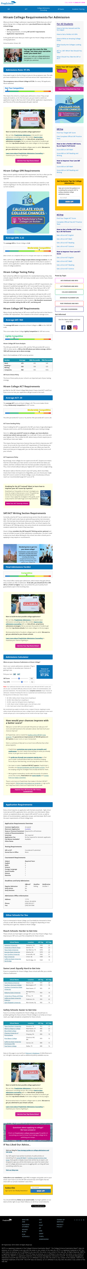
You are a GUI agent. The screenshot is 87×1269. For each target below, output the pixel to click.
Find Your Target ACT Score (66, 218)
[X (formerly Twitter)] (69, 327)
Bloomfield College (10, 1031)
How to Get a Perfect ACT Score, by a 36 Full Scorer (69, 230)
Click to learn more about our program (28, 783)
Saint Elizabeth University (12, 1002)
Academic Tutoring (78, 9)
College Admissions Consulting (43, 9)
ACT (26, 9)
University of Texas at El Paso (13, 996)
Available (28, 829)
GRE (40, 1231)
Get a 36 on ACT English (65, 235)
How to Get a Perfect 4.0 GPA (67, 34)
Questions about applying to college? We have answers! (28, 1128)
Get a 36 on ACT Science (65, 246)
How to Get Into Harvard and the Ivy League (68, 29)
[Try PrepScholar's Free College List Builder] (28, 210)
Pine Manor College (10, 1038)
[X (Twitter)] (74, 1220)
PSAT (41, 1225)
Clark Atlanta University (11, 983)
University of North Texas (12, 948)
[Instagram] (75, 327)
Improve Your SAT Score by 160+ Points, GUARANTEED (28, 791)
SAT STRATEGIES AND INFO (69, 280)
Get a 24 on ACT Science (65, 269)
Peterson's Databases (32, 1053)
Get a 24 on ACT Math (64, 261)
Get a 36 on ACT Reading (65, 243)
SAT (9, 9)
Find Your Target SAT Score (66, 133)
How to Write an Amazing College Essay (69, 39)
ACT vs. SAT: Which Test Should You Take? (69, 51)
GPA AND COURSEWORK (69, 309)
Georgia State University (12, 952)
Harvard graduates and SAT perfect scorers (31, 767)
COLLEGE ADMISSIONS (69, 292)
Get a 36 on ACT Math (64, 239)
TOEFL (41, 1236)
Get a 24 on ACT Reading (65, 265)
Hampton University (10, 945)
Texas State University (11, 950)
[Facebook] (63, 327)
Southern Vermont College (12, 985)
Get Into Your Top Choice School (28, 161)
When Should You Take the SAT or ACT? (69, 57)
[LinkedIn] (83, 1220)
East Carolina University (12, 954)
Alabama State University (12, 993)
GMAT (41, 1233)
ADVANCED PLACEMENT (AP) (69, 298)
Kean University (9, 957)
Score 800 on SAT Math (65, 150)
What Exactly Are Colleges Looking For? (69, 45)
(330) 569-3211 (29, 903)
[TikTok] (81, 1220)
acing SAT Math (21, 1158)
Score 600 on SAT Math (65, 167)
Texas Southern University (12, 1026)
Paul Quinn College (10, 1046)
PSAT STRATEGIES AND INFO (69, 303)
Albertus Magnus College (12, 1029)
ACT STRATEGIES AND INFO (69, 286)
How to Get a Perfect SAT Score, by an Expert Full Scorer (69, 145)
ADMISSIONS (44, 1239)
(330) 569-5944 (29, 905)
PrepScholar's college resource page (27, 1133)
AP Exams (61, 9)
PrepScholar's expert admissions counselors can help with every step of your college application (28, 553)
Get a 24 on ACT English (65, 258)
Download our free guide (13, 491)
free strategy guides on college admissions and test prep (27, 1151)
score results (36, 776)
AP (40, 1228)
